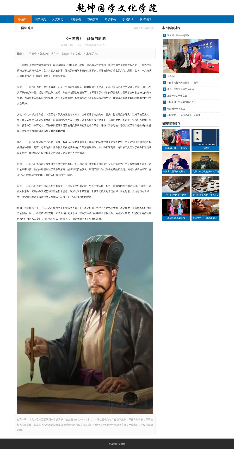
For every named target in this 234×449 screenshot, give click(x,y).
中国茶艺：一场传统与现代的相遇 (183, 115)
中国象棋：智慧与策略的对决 (181, 102)
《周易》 (171, 76)
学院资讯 (127, 19)
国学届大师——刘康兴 (178, 35)
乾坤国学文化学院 (117, 444)
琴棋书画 (110, 19)
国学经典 (40, 19)
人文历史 (57, 19)
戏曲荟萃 (92, 19)
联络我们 (145, 19)
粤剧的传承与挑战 (176, 108)
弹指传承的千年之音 (177, 95)
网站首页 (22, 19)
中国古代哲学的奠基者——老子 (182, 82)
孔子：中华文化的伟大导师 (180, 89)
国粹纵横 (75, 19)
